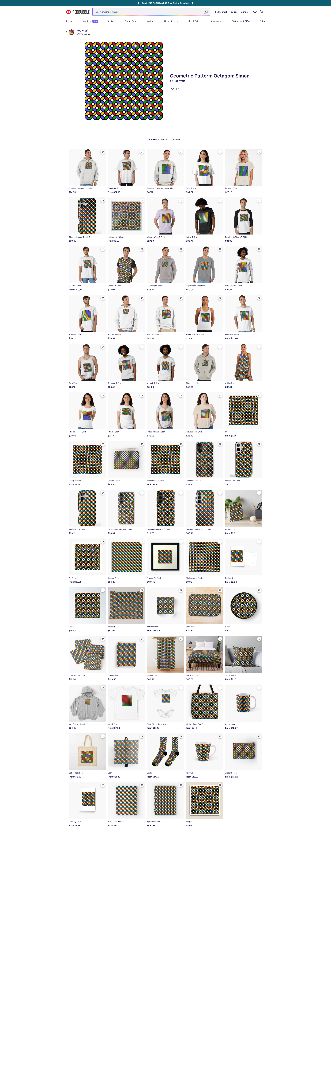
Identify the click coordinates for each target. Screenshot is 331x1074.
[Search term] (206, 11)
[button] (165, 3)
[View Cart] (262, 12)
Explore (70, 21)
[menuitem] (70, 21)
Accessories (216, 21)
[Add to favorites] (172, 88)
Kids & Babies (194, 21)
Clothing (90, 21)
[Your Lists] (255, 12)
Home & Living (171, 21)
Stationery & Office (241, 21)
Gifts (262, 21)
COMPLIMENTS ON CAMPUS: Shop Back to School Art (165, 3)
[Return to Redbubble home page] (77, 12)
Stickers (111, 21)
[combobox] (151, 11)
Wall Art (151, 21)
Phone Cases (131, 21)
